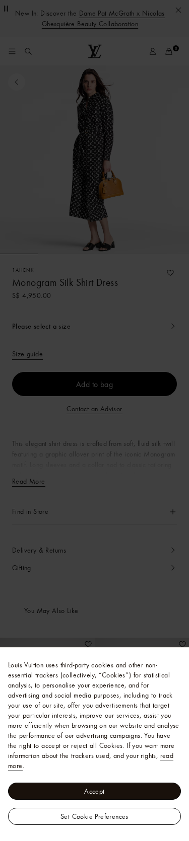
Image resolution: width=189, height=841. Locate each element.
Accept (94, 791)
